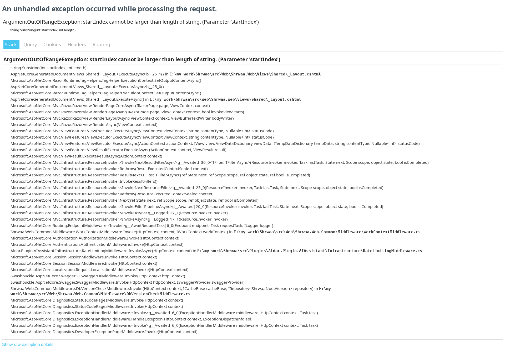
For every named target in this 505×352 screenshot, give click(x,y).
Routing (101, 44)
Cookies (52, 44)
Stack (11, 44)
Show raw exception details (27, 344)
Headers (77, 44)
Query (30, 44)
